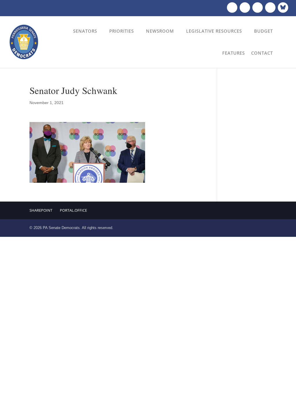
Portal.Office (73, 210)
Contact (262, 53)
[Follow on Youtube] (270, 7)
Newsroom (160, 31)
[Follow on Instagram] (257, 7)
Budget (263, 31)
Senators (85, 31)
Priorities (121, 31)
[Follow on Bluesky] (283, 7)
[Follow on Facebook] (232, 7)
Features (233, 53)
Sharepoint (40, 210)
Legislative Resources (214, 31)
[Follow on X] (245, 7)
